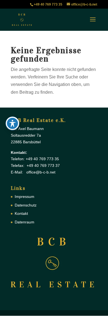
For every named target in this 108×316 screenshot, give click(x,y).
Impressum (24, 196)
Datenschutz (26, 205)
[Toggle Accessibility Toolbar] (12, 123)
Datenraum (24, 222)
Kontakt (21, 213)
